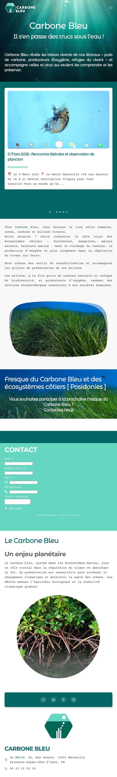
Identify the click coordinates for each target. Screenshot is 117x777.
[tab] (50, 212)
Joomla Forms (43, 515)
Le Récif (17, 757)
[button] (110, 8)
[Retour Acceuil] (20, 8)
